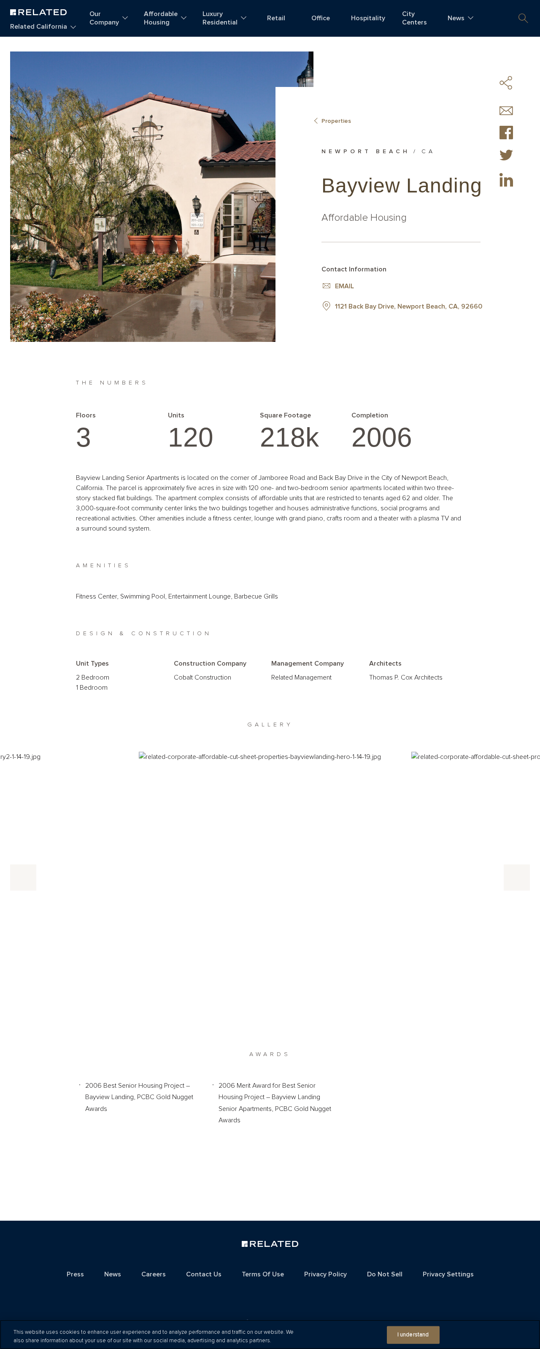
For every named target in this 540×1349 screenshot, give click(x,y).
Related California (38, 26)
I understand (413, 1335)
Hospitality (368, 18)
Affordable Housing (161, 18)
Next (517, 877)
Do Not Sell (384, 1274)
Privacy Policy (325, 1274)
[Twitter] (506, 156)
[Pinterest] (506, 203)
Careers (153, 1274)
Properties (336, 121)
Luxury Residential (220, 18)
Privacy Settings (448, 1274)
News (456, 18)
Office (320, 18)
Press (75, 1274)
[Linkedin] (506, 180)
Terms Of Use (263, 1274)
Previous (23, 877)
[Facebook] (506, 132)
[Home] (38, 11)
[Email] (506, 111)
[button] (523, 18)
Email (344, 286)
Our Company (104, 18)
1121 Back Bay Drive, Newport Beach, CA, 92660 (408, 306)
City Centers (414, 18)
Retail (276, 18)
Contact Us (203, 1274)
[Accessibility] (270, 1293)
